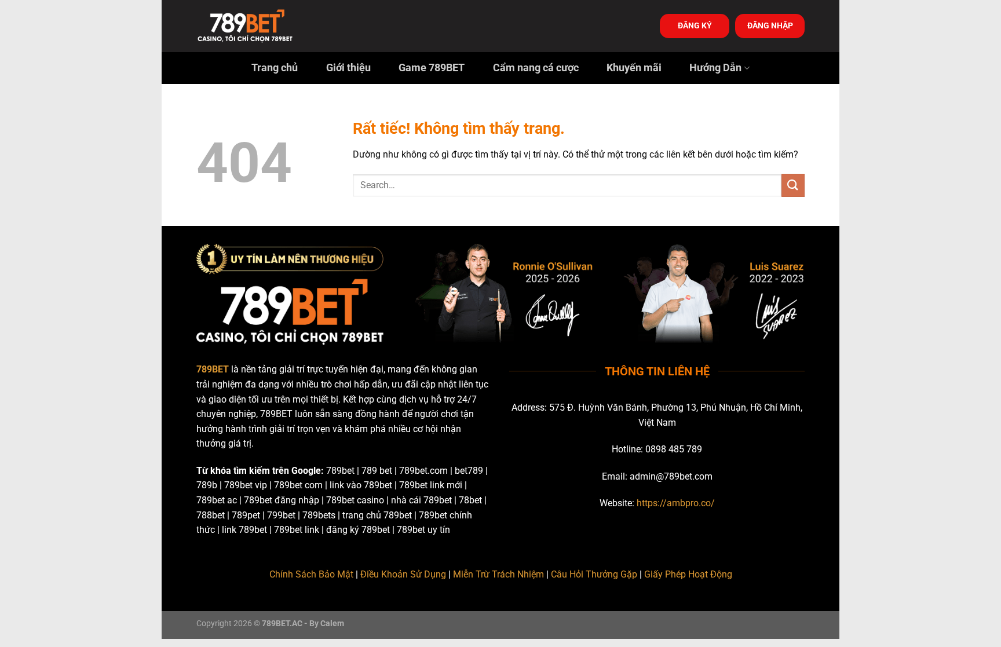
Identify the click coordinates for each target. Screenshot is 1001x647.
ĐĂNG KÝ (695, 25)
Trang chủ (274, 68)
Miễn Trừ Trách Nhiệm (498, 574)
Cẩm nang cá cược (536, 68)
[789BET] (254, 26)
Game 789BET (432, 68)
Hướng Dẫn (715, 68)
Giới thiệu (348, 68)
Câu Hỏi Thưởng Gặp (594, 574)
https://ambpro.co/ (676, 503)
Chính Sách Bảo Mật (311, 574)
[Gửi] (793, 185)
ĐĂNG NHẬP (770, 25)
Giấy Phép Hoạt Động (688, 574)
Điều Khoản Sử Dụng (403, 574)
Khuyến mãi (634, 68)
